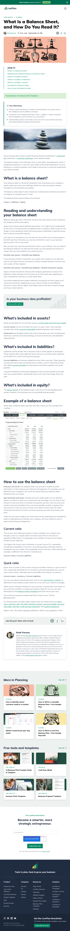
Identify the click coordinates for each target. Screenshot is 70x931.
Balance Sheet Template (28, 591)
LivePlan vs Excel (58, 891)
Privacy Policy (46, 851)
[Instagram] (5, 918)
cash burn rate (14, 604)
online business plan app (33, 655)
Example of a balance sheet (18, 85)
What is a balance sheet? (17, 71)
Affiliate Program (38, 895)
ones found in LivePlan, (52, 580)
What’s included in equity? (17, 82)
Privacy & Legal (19, 925)
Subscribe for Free (42, 925)
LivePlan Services (39, 889)
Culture (23, 897)
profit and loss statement (30, 607)
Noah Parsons (11, 33)
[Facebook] (8, 918)
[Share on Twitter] (57, 33)
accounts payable (19, 365)
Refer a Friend (37, 898)
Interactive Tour (9, 886)
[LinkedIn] (12, 918)
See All (61, 680)
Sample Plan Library (39, 901)
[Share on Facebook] (61, 33)
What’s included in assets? (17, 77)
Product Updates (9, 897)
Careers (23, 891)
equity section (12, 390)
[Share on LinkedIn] (64, 33)
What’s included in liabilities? (18, 79)
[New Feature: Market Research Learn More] (35, 2)
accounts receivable (27, 329)
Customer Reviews (10, 894)
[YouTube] (15, 918)
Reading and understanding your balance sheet (26, 74)
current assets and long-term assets (52, 323)
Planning (19, 17)
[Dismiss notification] (67, 2)
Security (6, 906)
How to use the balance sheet (19, 88)
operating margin (35, 604)
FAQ (5, 900)
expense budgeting (51, 607)
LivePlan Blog (8, 17)
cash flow (16, 607)
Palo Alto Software (31, 636)
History (23, 894)
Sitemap (36, 909)
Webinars (36, 892)
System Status (9, 903)
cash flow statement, (25, 158)
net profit (24, 604)
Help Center (37, 886)
